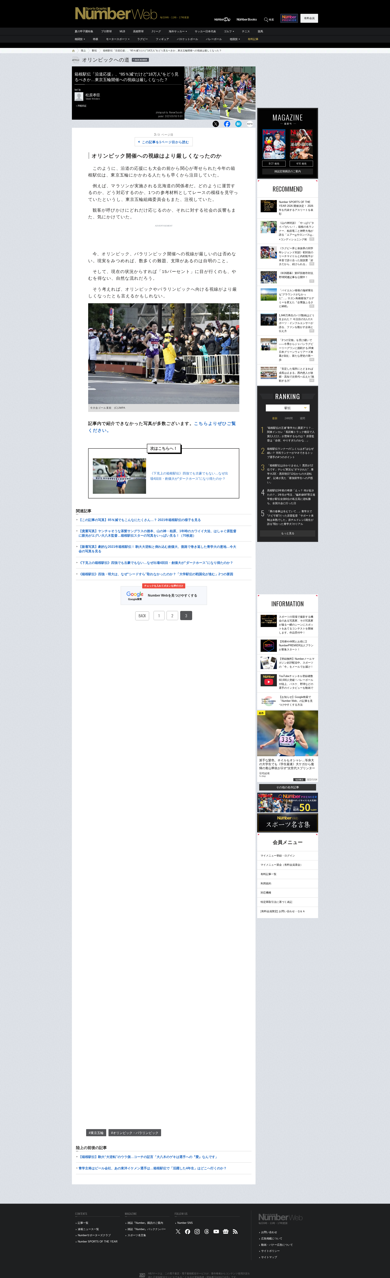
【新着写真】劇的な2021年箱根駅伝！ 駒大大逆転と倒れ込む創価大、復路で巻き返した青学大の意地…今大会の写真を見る (157, 549)
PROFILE (82, 105)
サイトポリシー (270, 1250)
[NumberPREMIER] (289, 18)
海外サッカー (177, 31)
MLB (122, 31)
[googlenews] (225, 1232)
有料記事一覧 (268, 874)
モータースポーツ (116, 39)
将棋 (95, 39)
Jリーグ (156, 31)
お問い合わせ (269, 1232)
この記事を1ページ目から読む (165, 142)
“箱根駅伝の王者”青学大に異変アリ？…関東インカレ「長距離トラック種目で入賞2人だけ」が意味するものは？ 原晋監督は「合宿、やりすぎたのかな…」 (291, 434)
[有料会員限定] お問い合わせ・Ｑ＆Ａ (283, 911)
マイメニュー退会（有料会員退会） (282, 864)
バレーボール (214, 39)
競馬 (260, 31)
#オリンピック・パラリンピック (134, 1133)
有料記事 (253, 39)
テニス (246, 31)
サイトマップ (269, 1257)
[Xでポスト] (215, 125)
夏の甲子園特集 (84, 31)
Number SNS (185, 1222)
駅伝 (94, 50)
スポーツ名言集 (137, 1235)
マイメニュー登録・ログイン (278, 855)
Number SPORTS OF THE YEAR (97, 1241)
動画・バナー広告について (277, 1244)
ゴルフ (228, 31)
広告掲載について (271, 1238)
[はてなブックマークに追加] (238, 125)
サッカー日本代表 (205, 31)
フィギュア (162, 39)
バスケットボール (187, 39)
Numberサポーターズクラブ (94, 1235)
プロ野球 (106, 31)
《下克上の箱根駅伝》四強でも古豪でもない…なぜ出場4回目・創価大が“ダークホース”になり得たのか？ (189, 476)
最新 (274, 418)
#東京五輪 (96, 1133)
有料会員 (309, 18)
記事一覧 (83, 1222)
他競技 (234, 39)
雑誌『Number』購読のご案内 (145, 1222)
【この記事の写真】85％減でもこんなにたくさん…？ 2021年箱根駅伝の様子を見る (140, 520)
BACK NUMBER (141, 59)
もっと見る (287, 533)
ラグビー (142, 39)
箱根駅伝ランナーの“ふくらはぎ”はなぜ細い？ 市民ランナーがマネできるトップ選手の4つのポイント (290, 453)
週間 (302, 418)
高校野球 (138, 31)
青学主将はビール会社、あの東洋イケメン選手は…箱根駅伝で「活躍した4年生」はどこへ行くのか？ (153, 1168)
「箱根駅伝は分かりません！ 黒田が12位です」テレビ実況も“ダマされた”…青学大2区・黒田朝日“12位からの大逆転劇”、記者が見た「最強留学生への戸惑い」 (290, 474)
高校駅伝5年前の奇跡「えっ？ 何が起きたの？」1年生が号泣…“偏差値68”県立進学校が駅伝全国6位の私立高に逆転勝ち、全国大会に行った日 (291, 497)
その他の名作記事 (287, 787)
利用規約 (266, 883)
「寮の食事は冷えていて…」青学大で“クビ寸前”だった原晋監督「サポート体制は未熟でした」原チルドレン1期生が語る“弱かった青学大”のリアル (290, 517)
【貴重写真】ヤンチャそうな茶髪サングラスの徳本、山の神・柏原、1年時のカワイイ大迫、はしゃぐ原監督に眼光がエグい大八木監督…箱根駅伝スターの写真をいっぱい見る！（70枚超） (157, 533)
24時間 (289, 418)
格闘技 (79, 39)
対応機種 (266, 892)
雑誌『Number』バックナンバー (147, 1229)
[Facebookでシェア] (227, 125)
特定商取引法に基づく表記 (276, 901)
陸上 (83, 50)
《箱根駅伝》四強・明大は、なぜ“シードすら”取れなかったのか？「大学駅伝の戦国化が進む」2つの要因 (156, 574)
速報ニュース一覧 (88, 1229)
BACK (142, 615)
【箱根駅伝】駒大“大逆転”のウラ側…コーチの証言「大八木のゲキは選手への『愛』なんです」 (148, 1157)
